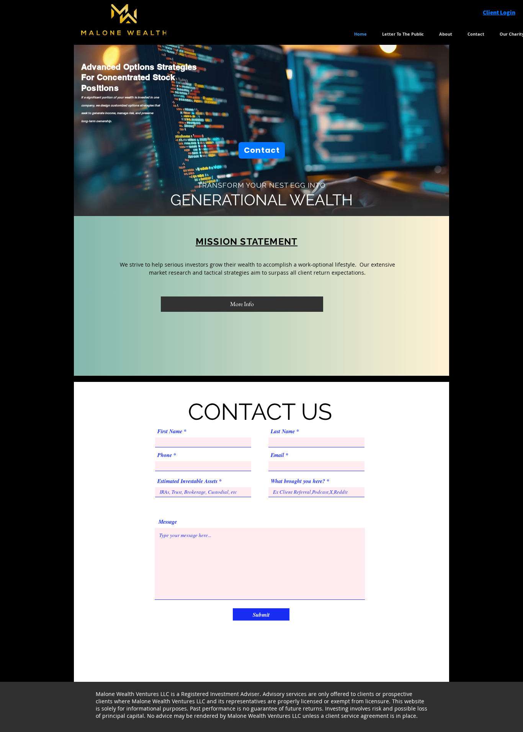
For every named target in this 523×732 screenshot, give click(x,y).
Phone (164, 455)
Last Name (283, 431)
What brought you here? (298, 481)
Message (168, 521)
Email (277, 455)
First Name (169, 431)
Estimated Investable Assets (187, 481)
